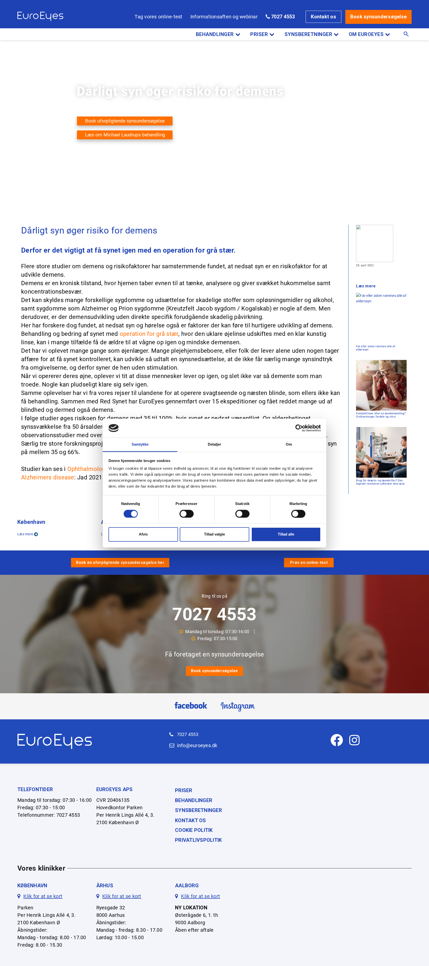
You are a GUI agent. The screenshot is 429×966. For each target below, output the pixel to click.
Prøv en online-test (309, 562)
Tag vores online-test (158, 17)
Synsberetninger (308, 34)
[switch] (186, 514)
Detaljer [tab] (214, 444)
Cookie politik (194, 830)
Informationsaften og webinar (224, 17)
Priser (259, 34)
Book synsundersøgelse (378, 17)
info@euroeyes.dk (197, 745)
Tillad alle (286, 534)
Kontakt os (323, 17)
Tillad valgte (214, 534)
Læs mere (25, 534)
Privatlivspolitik (198, 840)
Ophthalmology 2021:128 (101, 468)
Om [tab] (289, 444)
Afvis (143, 534)
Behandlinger (215, 34)
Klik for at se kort (42, 896)
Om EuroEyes (366, 34)
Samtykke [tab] (140, 444)
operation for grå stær (149, 333)
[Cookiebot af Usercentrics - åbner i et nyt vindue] (299, 428)
